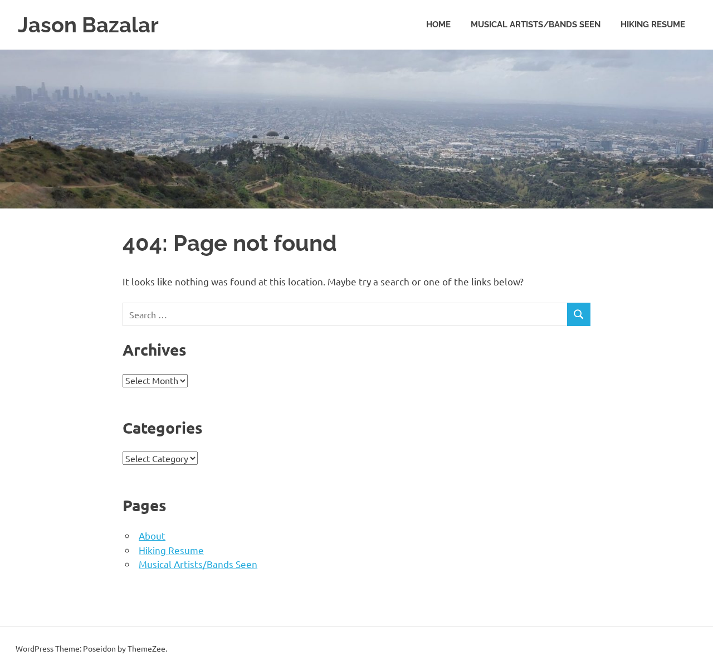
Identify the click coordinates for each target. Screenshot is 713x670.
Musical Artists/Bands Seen (535, 25)
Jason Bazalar (88, 24)
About (152, 535)
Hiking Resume (653, 25)
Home (438, 25)
